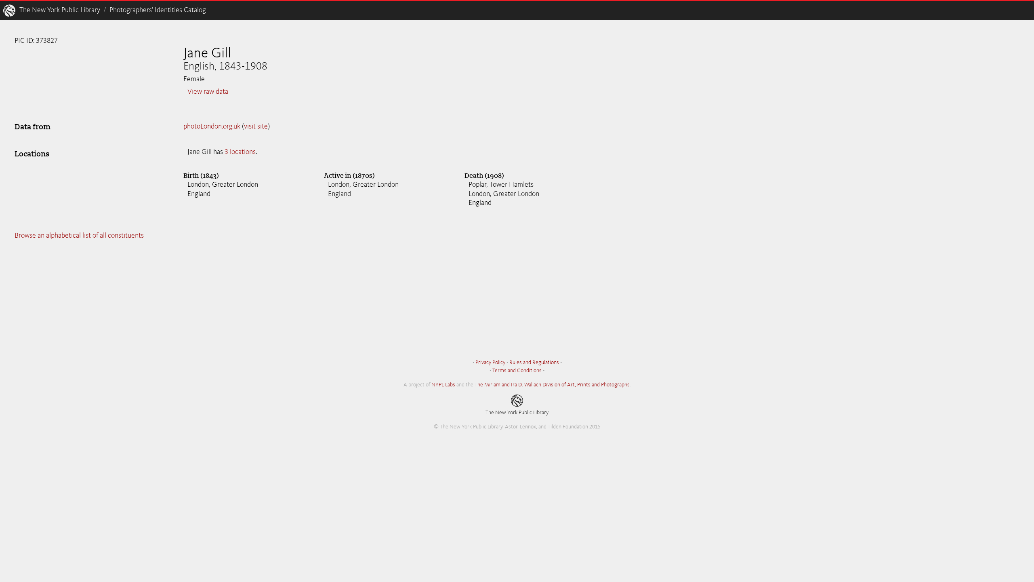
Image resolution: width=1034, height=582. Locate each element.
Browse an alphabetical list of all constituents (79, 235)
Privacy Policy (490, 362)
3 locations (240, 152)
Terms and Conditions (517, 370)
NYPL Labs (443, 385)
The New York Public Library (59, 10)
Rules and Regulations (534, 362)
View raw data (207, 91)
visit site (256, 126)
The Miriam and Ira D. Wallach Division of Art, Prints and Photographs (552, 385)
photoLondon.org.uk (211, 126)
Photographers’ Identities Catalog (157, 10)
